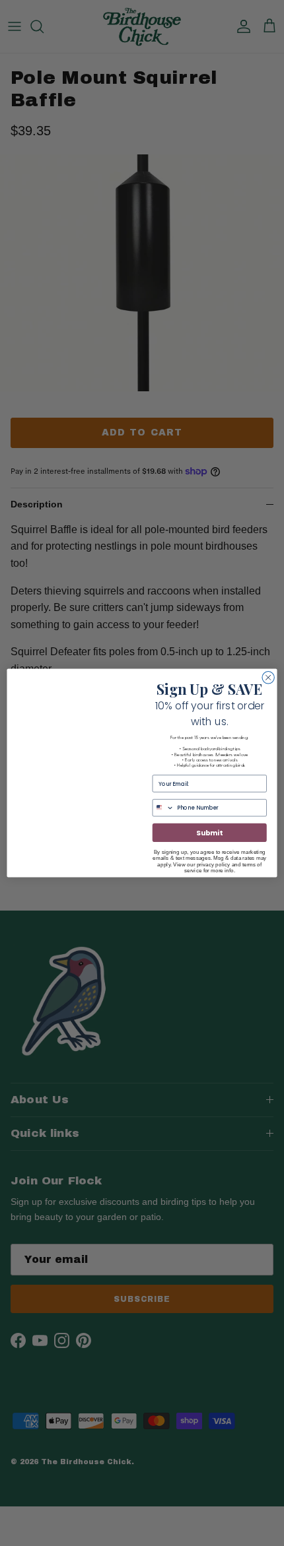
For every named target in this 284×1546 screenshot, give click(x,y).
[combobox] (163, 808)
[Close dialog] (268, 678)
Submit (209, 833)
